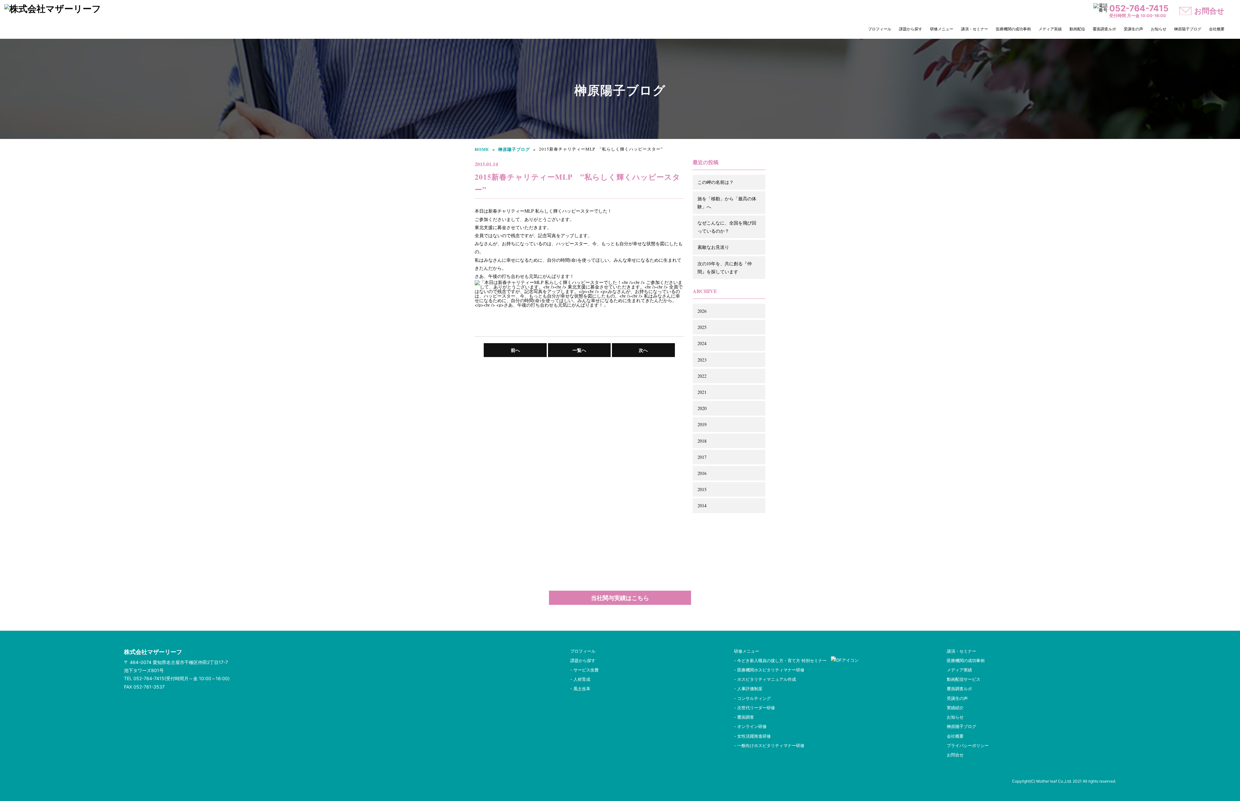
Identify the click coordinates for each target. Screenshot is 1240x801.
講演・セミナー (974, 28)
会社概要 (1216, 28)
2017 (702, 457)
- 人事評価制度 (748, 688)
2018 (702, 441)
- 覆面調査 (744, 717)
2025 (702, 327)
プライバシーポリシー (968, 745)
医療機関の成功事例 (1013, 28)
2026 (702, 311)
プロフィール (879, 28)
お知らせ (1158, 28)
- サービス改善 (584, 669)
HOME (482, 149)
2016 (702, 473)
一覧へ (579, 350)
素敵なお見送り (713, 247)
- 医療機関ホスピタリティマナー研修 (769, 669)
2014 (702, 505)
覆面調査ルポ (1104, 28)
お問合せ (955, 754)
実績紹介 (955, 707)
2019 (702, 424)
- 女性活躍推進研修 (752, 736)
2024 (702, 343)
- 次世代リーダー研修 (754, 707)
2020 (702, 408)
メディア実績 (1050, 28)
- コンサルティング (752, 698)
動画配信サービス (963, 679)
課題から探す (910, 28)
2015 (702, 489)
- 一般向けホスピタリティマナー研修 (769, 745)
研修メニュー (941, 28)
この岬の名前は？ (716, 182)
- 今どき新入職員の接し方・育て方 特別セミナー (782, 660)
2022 (702, 376)
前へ (515, 350)
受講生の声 (1133, 28)
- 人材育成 (580, 679)
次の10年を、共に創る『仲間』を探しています (725, 267)
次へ (643, 350)
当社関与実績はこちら (620, 598)
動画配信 (1077, 28)
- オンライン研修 (750, 726)
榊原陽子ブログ (1187, 28)
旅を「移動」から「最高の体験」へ (727, 202)
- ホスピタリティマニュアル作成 (765, 679)
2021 (702, 392)
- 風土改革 (580, 688)
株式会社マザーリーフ (153, 651)
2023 (702, 360)
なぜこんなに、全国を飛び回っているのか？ (727, 227)
